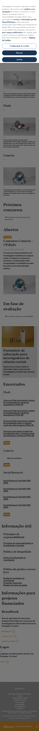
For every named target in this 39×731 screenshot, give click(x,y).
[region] (19, 31)
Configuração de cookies (19, 46)
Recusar (19, 53)
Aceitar (19, 59)
